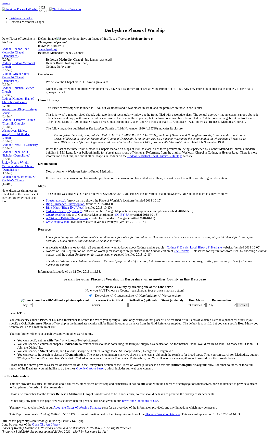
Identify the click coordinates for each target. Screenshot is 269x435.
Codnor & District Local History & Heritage (154, 156)
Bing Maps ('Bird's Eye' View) (65, 207)
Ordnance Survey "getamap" (64, 211)
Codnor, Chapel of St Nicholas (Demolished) (16, 153)
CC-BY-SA (122, 214)
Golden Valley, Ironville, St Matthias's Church (18, 178)
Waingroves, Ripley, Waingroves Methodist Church (16, 134)
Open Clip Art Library (46, 424)
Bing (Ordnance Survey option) (65, 204)
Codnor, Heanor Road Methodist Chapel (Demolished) (15, 52)
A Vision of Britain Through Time (67, 218)
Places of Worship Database (162, 414)
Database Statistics (20, 18)
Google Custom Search (90, 368)
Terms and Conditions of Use (140, 400)
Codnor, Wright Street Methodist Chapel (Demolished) (15, 77)
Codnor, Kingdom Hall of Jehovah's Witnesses (18, 100)
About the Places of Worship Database (77, 407)
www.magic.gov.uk (58, 221)
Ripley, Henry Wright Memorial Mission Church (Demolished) (18, 166)
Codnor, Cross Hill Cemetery (20, 144)
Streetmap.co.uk (56, 200)
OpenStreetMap (56, 214)
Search (6, 3)
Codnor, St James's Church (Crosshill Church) (18, 121)
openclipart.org (47, 49)
